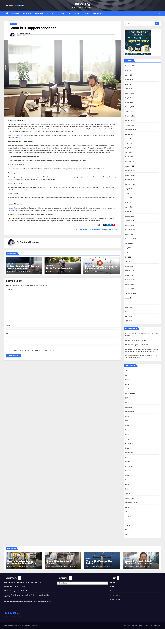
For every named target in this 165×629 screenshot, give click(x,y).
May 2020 (128, 257)
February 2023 (130, 107)
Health (127, 448)
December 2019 (130, 280)
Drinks (127, 402)
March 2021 (129, 211)
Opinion (15, 13)
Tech (61, 13)
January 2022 (129, 166)
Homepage (140, 625)
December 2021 (130, 170)
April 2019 (128, 316)
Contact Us (97, 13)
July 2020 (128, 248)
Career (127, 384)
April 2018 (128, 320)
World (127, 534)
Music (127, 480)
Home (124, 625)
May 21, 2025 (91, 566)
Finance (127, 430)
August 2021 (129, 189)
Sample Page (156, 625)
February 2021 (130, 216)
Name (8, 325)
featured (128, 425)
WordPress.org (115, 599)
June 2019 (128, 307)
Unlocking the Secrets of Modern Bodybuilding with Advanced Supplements (27, 601)
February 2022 (130, 161)
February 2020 (130, 270)
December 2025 (130, 66)
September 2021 (130, 184)
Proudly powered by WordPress (12, 625)
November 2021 (130, 175)
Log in (112, 586)
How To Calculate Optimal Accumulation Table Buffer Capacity (21, 563)
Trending (128, 525)
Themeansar (34, 625)
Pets (126, 489)
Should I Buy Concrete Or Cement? (136, 340)
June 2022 (128, 143)
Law (126, 457)
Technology (14, 23)
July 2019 (128, 302)
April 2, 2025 (130, 566)
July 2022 (128, 139)
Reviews (86, 13)
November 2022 (130, 120)
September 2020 (130, 239)
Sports (127, 507)
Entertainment (129, 411)
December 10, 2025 (15, 566)
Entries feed (114, 591)
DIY (126, 398)
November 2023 (130, 93)
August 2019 (129, 298)
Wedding (128, 530)
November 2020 (130, 229)
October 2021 (129, 179)
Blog (128, 625)
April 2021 (128, 207)
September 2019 (130, 293)
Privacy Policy (73, 13)
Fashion (127, 421)
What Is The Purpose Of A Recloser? (136, 345)
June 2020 (128, 252)
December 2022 (130, 116)
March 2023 (129, 102)
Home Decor (129, 452)
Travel (127, 521)
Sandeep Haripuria (24, 33)
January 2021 (129, 220)
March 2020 (129, 266)
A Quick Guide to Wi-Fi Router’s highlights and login (96, 229)
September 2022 (130, 129)
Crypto (127, 389)
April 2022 (128, 152)
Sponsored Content (131, 502)
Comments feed (115, 595)
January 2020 (129, 275)
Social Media (129, 498)
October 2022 (129, 125)
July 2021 (128, 193)
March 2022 (129, 157)
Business (26, 13)
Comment (9, 289)
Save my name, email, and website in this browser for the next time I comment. (32, 350)
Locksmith (128, 466)
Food (127, 434)
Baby (127, 375)
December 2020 (130, 225)
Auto (126, 370)
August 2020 (129, 243)
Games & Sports (130, 443)
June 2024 (128, 84)
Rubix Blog (82, 4)
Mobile (127, 475)
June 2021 (128, 198)
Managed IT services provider (17, 135)
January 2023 (129, 111)
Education (38, 13)
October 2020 (129, 234)
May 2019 (128, 311)
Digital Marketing (130, 393)
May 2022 (128, 148)
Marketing (128, 471)
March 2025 (129, 79)
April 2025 (128, 75)
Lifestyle (50, 13)
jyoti (97, 271)
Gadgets (128, 439)
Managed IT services (14, 208)
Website (8, 342)
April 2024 (128, 88)
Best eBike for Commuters (59, 268)
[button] (160, 13)
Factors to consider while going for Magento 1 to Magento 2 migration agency (101, 268)
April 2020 (128, 261)
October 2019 (129, 289)
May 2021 (128, 202)
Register (113, 582)
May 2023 (128, 98)
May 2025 (128, 70)
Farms (127, 416)
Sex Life (128, 493)
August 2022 (129, 134)
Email (8, 333)
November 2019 (130, 284)
